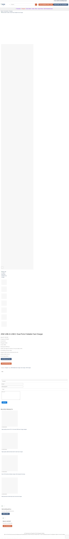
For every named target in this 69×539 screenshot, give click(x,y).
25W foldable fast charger (15, 367)
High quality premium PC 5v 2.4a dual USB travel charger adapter (14, 429)
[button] (2, 267)
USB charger (28, 367)
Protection (18, 8)
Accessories (6, 11)
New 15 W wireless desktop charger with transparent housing (13, 474)
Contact (60, 0)
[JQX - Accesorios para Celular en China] (5, 4)
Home (2, 11)
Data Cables (28, 8)
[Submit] (36, 5)
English (65, 0)
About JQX (56, 0)
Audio (33, 8)
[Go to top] (67, 537)
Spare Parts (40, 8)
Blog (63, 0)
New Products (46, 8)
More (36, 8)
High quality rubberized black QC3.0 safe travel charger (12, 451)
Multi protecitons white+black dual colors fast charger (12, 496)
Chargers (23, 8)
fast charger (23, 367)
